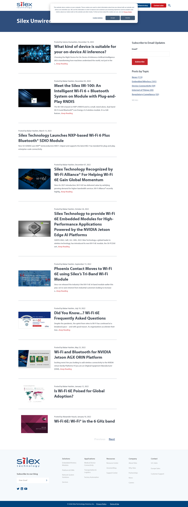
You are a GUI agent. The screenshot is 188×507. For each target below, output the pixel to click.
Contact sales (159, 5)
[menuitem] (160, 463)
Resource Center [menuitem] (112, 463)
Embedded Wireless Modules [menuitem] (69, 464)
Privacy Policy (128, 12)
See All (135, 100)
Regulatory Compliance (145, 94)
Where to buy (143, 5)
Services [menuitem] (65, 482)
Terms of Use (114, 504)
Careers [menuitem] (131, 482)
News (137, 77)
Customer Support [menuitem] (157, 474)
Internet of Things (143, 89)
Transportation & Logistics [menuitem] (90, 471)
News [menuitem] (131, 478)
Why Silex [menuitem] (132, 468)
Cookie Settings (98, 18)
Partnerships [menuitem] (133, 473)
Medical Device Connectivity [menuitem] (89, 464)
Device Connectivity (143, 85)
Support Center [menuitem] (112, 473)
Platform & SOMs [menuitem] (68, 470)
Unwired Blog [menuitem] (111, 468)
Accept (113, 18)
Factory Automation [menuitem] (91, 477)
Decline (127, 18)
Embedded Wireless (144, 81)
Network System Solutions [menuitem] (68, 476)
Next (112, 439)
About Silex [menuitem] (133, 463)
